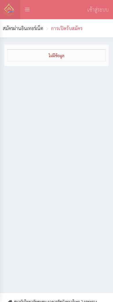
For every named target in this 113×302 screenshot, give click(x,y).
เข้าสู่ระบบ (98, 9)
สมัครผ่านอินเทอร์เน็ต (23, 28)
